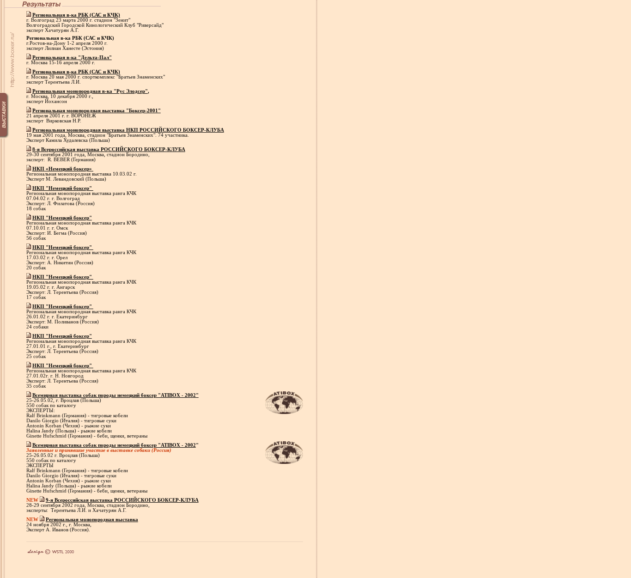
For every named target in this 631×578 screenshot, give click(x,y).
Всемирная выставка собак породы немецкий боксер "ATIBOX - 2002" (115, 395)
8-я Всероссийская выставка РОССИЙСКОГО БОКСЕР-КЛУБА (108, 149)
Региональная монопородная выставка (92, 519)
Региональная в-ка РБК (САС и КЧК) (76, 15)
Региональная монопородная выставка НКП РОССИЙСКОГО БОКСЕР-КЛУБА (128, 130)
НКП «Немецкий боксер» (62, 168)
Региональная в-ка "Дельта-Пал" (72, 57)
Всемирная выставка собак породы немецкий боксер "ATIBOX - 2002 (114, 445)
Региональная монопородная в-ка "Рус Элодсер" (90, 91)
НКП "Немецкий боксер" (62, 188)
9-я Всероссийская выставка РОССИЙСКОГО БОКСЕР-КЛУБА (122, 500)
